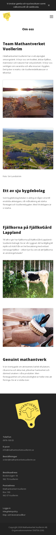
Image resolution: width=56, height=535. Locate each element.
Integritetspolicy (10, 511)
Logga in (7, 508)
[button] (51, 16)
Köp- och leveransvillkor (14, 514)
